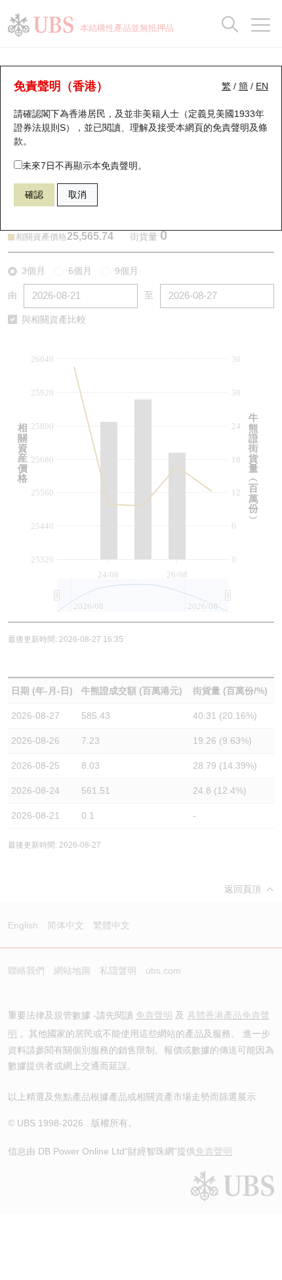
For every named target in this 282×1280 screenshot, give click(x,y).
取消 (77, 194)
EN (262, 86)
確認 (34, 194)
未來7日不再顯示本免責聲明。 (84, 165)
